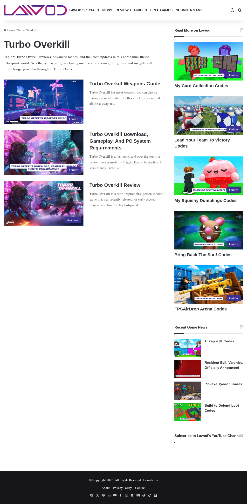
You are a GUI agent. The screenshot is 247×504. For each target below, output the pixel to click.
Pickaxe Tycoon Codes (223, 384)
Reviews (123, 10)
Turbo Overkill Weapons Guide (124, 83)
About (106, 487)
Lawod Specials (84, 10)
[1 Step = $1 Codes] (187, 348)
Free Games (161, 10)
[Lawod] (35, 10)
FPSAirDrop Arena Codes (200, 309)
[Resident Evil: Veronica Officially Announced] (187, 369)
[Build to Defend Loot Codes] (187, 412)
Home (11, 30)
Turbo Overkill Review (114, 185)
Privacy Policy (122, 487)
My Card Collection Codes (201, 85)
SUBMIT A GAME (189, 10)
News (107, 10)
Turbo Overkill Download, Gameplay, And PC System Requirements (120, 141)
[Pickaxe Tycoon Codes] (187, 391)
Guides (140, 10)
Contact (140, 487)
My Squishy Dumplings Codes (205, 200)
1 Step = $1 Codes (219, 341)
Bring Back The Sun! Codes (203, 254)
